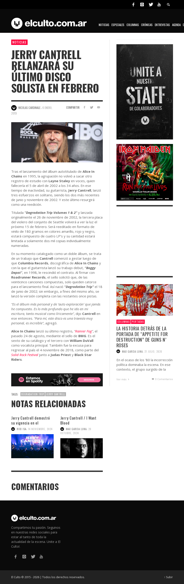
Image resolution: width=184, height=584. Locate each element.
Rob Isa (21, 429)
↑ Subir (168, 577)
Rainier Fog (83, 331)
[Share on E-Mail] (99, 107)
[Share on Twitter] (91, 107)
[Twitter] (150, 4)
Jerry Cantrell (55, 394)
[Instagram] (142, 4)
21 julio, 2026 (153, 351)
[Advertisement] (144, 241)
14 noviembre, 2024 (40, 429)
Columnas (123, 321)
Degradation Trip (32, 394)
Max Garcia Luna (76, 429)
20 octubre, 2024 (75, 431)
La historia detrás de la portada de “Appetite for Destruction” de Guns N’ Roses (142, 337)
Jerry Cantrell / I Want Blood (78, 420)
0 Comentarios (164, 379)
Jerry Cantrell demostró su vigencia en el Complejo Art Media (30, 423)
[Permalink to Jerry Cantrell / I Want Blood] (81, 448)
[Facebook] (133, 4)
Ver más (121, 379)
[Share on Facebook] (84, 107)
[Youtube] (159, 4)
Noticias (19, 42)
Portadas (138, 321)
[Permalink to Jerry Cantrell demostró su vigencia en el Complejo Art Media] (32, 446)
